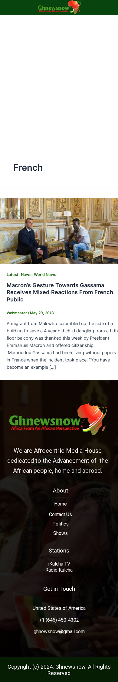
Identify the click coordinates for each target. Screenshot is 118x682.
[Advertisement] (59, 77)
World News (45, 274)
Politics (60, 524)
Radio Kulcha (59, 570)
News (26, 274)
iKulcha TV (59, 564)
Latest (12, 274)
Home (60, 504)
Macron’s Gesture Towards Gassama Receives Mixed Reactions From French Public (60, 292)
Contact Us (60, 514)
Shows (60, 533)
